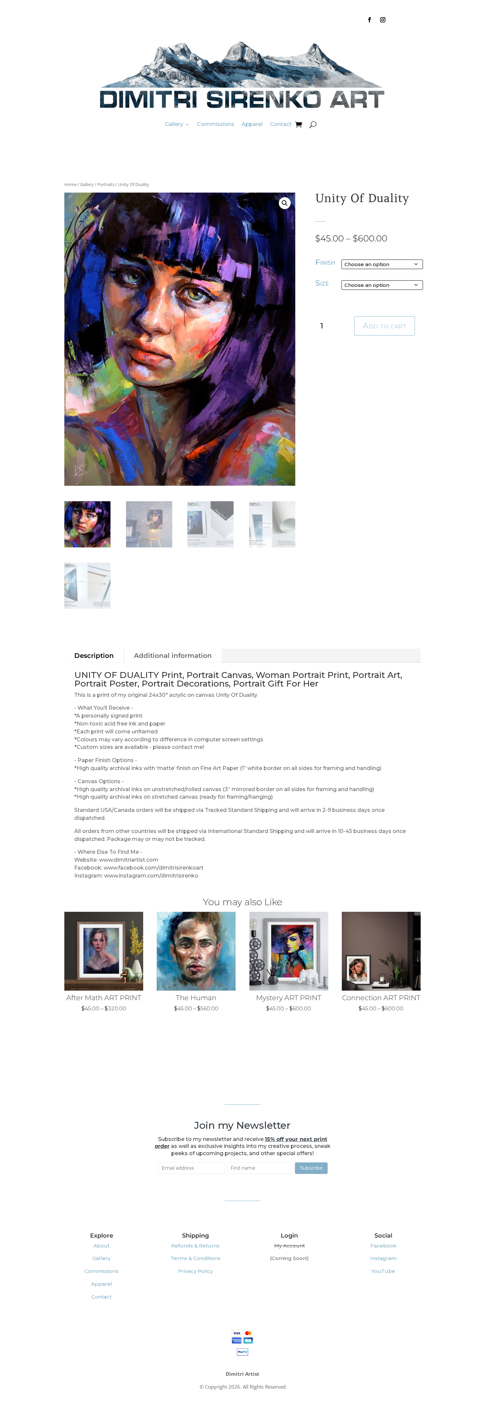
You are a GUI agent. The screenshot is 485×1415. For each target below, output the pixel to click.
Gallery (174, 124)
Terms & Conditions (195, 1258)
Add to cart (384, 325)
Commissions (215, 124)
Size (322, 283)
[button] (285, 203)
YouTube (383, 1271)
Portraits (105, 184)
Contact (281, 124)
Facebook (384, 1246)
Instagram (383, 1258)
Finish (325, 262)
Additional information (173, 656)
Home (70, 184)
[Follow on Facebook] (369, 20)
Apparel (252, 124)
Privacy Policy (195, 1271)
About (101, 1246)
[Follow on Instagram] (382, 20)
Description (94, 656)
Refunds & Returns (195, 1246)
